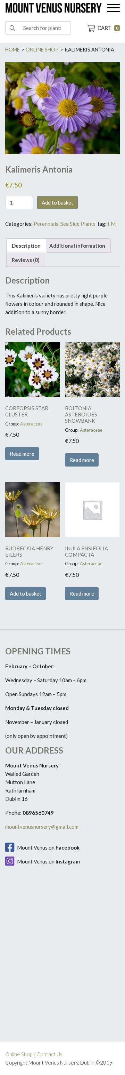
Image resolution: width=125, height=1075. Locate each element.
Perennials (46, 224)
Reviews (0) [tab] (26, 260)
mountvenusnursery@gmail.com (41, 826)
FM (112, 224)
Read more (22, 454)
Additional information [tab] (77, 245)
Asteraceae (31, 424)
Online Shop (18, 1054)
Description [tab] (26, 245)
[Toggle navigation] (113, 8)
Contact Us (49, 1054)
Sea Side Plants (77, 224)
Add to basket (57, 202)
